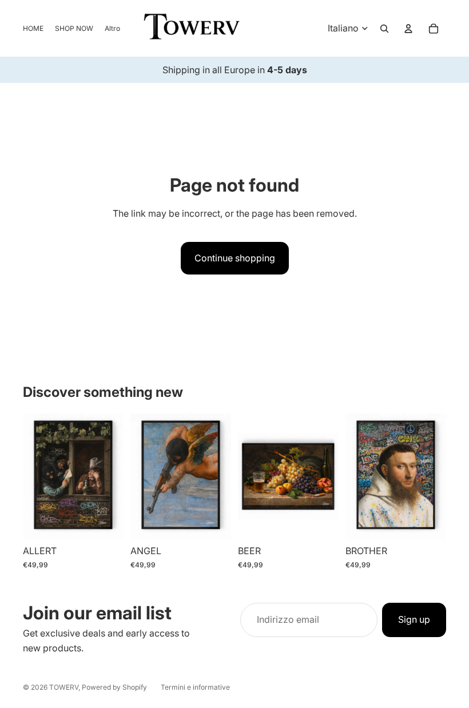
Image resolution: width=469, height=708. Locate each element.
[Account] (408, 28)
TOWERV (63, 687)
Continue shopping (234, 258)
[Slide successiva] (115, 476)
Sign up (414, 619)
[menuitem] (112, 28)
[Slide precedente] (32, 476)
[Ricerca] (384, 28)
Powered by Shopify (114, 687)
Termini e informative (195, 687)
